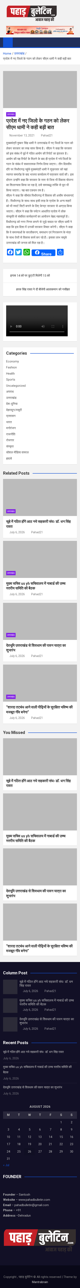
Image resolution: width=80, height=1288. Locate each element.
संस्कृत (10, 446)
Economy (12, 361)
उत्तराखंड (11, 114)
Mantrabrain (40, 1282)
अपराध (10, 392)
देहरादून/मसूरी (14, 410)
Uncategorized (16, 386)
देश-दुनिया (11, 404)
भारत (9, 422)
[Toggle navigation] (18, 42)
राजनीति (10, 434)
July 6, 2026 (17, 532)
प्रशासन (11, 416)
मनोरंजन (11, 428)
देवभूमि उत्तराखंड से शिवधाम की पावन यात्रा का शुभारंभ (32, 1087)
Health (10, 373)
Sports (10, 379)
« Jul (6, 1165)
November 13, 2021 (22, 135)
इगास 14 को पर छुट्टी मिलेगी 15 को (30, 275)
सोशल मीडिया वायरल (17, 452)
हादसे (9, 458)
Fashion (11, 367)
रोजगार (10, 440)
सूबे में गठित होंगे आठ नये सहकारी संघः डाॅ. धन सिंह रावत (33, 1052)
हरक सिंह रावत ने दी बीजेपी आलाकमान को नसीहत (43, 289)
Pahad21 (47, 135)
